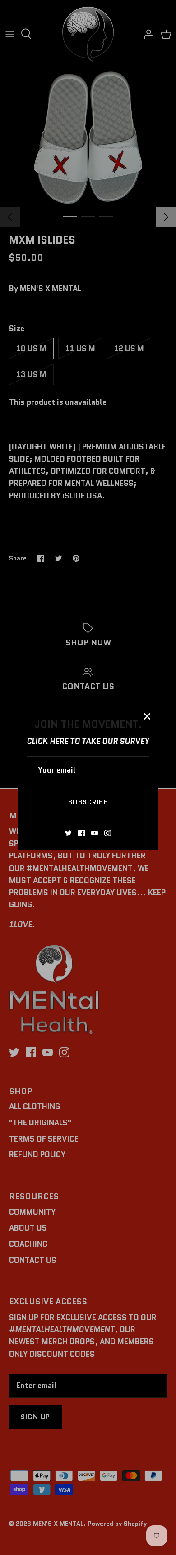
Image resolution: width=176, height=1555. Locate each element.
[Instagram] (107, 833)
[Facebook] (81, 833)
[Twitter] (68, 833)
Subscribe (88, 802)
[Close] (147, 716)
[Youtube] (94, 833)
